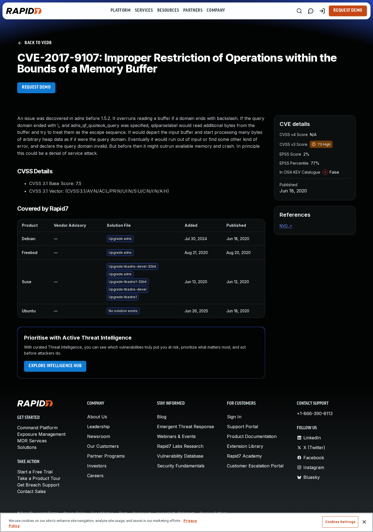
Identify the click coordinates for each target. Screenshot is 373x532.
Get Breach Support (38, 485)
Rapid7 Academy (244, 456)
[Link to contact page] (311, 11)
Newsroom (98, 436)
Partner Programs (106, 456)
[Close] (364, 522)
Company (216, 10)
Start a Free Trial (34, 471)
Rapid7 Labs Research (180, 446)
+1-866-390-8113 (315, 413)
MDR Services (32, 440)
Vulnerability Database (180, 456)
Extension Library (245, 446)
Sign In (234, 416)
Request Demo (347, 10)
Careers (95, 475)
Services (144, 10)
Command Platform (37, 427)
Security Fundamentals (181, 465)
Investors (96, 465)
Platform (121, 10)
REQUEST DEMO (36, 87)
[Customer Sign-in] (322, 11)
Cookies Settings (340, 522)
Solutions (27, 447)
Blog (161, 416)
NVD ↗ (286, 225)
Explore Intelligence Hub (55, 366)
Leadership (98, 426)
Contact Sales (31, 491)
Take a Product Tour (39, 478)
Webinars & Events (176, 436)
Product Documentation (252, 436)
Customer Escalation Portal (255, 465)
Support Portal (242, 426)
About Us (97, 416)
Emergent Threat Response (185, 426)
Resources (168, 10)
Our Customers (103, 446)
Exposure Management (41, 434)
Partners (192, 10)
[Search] (299, 11)
